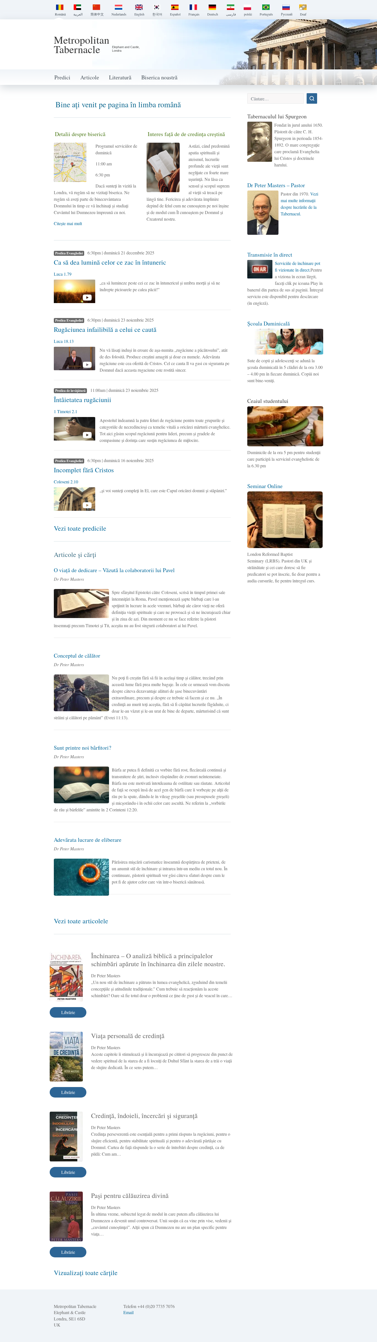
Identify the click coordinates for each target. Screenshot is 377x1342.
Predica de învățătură (70, 390)
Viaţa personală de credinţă (127, 1035)
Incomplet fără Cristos (84, 469)
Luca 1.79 (62, 274)
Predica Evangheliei (69, 253)
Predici (62, 77)
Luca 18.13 (64, 341)
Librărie (68, 1012)
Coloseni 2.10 (66, 481)
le (105, 920)
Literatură (120, 77)
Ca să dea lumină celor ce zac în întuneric (110, 262)
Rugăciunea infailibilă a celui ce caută (105, 329)
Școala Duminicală (268, 323)
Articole (89, 77)
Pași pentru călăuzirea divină (130, 1195)
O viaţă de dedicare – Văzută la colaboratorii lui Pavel (114, 570)
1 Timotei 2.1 (65, 411)
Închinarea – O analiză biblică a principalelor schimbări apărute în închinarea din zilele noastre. (158, 959)
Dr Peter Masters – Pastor (276, 185)
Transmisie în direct (269, 254)
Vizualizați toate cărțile (86, 1272)
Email (128, 1312)
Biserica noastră (159, 77)
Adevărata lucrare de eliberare (87, 839)
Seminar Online (265, 486)
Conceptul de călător (77, 655)
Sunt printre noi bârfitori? (82, 747)
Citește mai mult (68, 223)
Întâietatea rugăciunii (82, 399)
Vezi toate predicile (80, 528)
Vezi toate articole (78, 920)
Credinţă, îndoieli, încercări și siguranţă (144, 1115)
